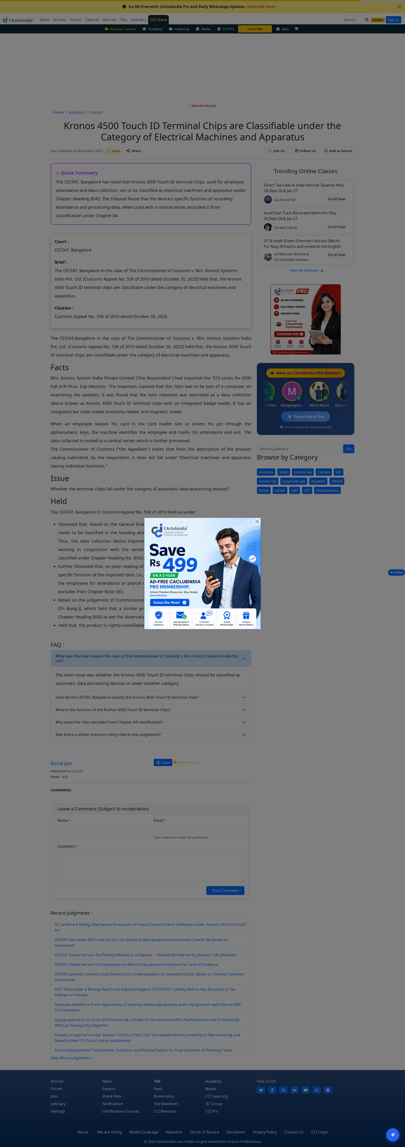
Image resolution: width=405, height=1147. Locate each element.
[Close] (257, 521)
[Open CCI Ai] (392, 1134)
